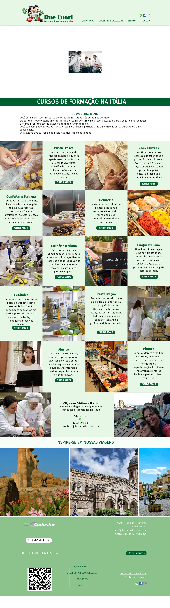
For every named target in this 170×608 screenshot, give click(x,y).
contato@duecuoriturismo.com (81, 426)
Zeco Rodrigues (137, 534)
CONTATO (82, 585)
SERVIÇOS (82, 579)
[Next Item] (165, 482)
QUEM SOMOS (82, 566)
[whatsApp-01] (140, 15)
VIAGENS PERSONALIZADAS (82, 573)
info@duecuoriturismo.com (130, 530)
